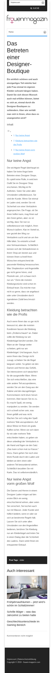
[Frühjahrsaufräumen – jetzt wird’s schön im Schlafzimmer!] (27, 598)
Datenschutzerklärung (27, 659)
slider (22, 560)
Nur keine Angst (22, 135)
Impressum (11, 659)
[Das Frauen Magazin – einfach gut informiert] (27, 23)
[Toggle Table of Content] (9, 131)
